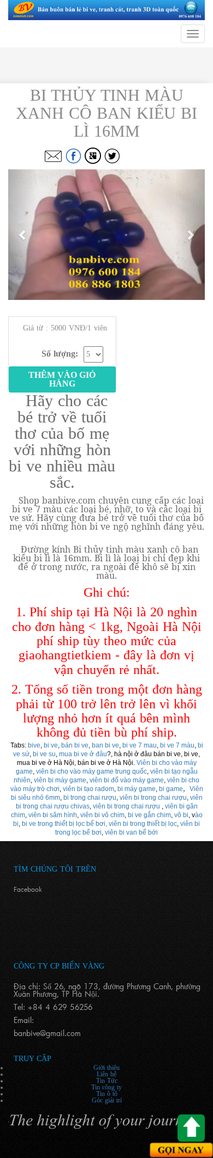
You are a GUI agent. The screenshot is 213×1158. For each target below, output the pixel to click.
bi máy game (136, 789)
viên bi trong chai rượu (153, 797)
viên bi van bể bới (131, 832)
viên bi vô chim (102, 815)
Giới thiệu (106, 1067)
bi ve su (44, 754)
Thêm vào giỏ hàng (62, 379)
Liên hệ (106, 1074)
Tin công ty (106, 1087)
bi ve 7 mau (139, 745)
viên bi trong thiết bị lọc (143, 824)
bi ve (51, 745)
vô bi (181, 815)
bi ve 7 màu (177, 745)
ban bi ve (105, 745)
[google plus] (93, 156)
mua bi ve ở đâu (83, 754)
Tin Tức (106, 1081)
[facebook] (74, 156)
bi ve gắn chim (149, 815)
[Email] (53, 156)
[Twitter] (112, 156)
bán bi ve (74, 745)
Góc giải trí (107, 1100)
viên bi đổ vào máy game (127, 780)
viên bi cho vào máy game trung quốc (91, 771)
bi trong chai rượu (89, 797)
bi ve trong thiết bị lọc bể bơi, (64, 824)
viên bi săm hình (52, 815)
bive (34, 745)
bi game (171, 789)
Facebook (28, 889)
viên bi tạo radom (88, 789)
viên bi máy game (60, 780)
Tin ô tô (106, 1094)
